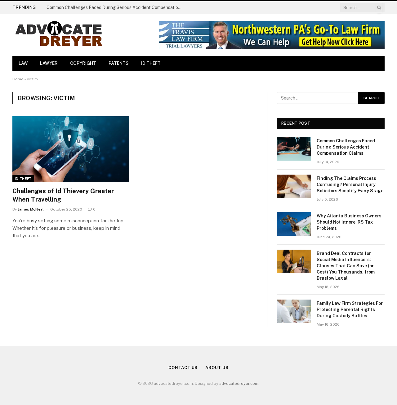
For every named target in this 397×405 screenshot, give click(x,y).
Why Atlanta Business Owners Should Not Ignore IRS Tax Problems (349, 222)
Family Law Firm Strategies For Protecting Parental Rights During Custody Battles (350, 309)
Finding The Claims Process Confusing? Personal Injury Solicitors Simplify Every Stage (350, 184)
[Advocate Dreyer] (58, 34)
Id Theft (151, 63)
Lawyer (49, 63)
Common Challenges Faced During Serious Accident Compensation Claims (116, 7)
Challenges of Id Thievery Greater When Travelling (63, 195)
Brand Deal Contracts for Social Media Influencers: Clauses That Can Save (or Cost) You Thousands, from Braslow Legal (346, 266)
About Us (216, 367)
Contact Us (183, 367)
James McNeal (31, 209)
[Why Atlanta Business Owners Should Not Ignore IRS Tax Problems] (294, 224)
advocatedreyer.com (238, 383)
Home (17, 79)
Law (23, 63)
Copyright (83, 63)
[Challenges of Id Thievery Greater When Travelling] (70, 149)
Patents (119, 63)
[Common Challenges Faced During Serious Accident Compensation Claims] (294, 149)
